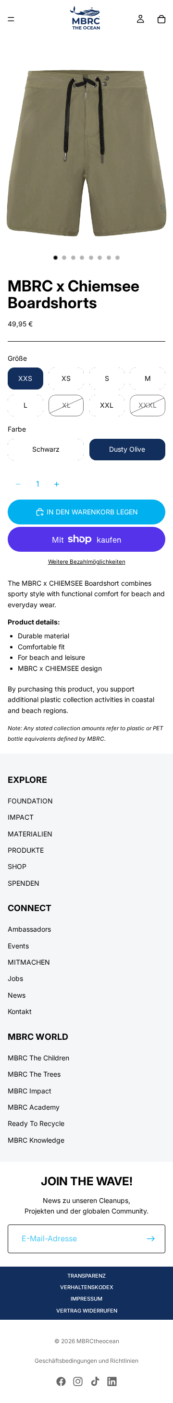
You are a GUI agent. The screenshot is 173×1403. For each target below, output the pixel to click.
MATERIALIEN (30, 833)
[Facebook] (61, 1381)
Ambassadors (29, 929)
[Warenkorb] (161, 19)
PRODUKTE (26, 850)
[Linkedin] (112, 1381)
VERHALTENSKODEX (86, 1287)
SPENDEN (23, 883)
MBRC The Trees (34, 1074)
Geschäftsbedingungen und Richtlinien (86, 1360)
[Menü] (11, 19)
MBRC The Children (38, 1058)
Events (18, 946)
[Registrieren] (151, 1239)
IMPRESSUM (86, 1298)
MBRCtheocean (97, 1341)
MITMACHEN (29, 962)
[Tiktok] (95, 1381)
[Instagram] (78, 1381)
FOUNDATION (30, 801)
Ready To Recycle (36, 1123)
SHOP (17, 866)
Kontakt (20, 1011)
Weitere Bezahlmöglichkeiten (86, 561)
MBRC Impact (29, 1090)
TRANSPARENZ (86, 1275)
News (16, 995)
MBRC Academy (34, 1107)
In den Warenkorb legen (92, 512)
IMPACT (21, 817)
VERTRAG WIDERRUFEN (86, 1310)
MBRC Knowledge (36, 1140)
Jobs (15, 978)
